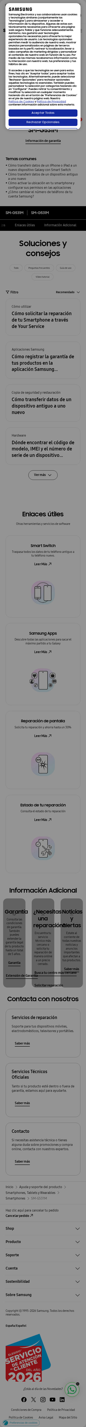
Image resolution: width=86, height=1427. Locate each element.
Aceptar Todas (43, 113)
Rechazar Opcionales (43, 122)
